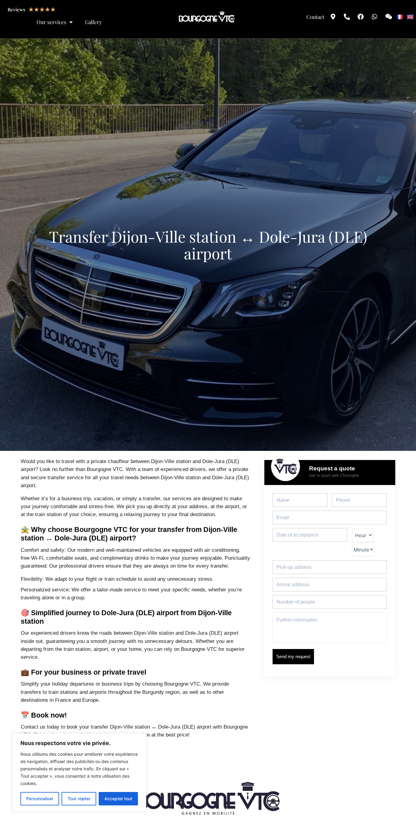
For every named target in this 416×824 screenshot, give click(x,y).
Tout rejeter (79, 798)
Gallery (93, 22)
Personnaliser (39, 798)
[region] (79, 772)
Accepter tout (118, 798)
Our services (51, 22)
